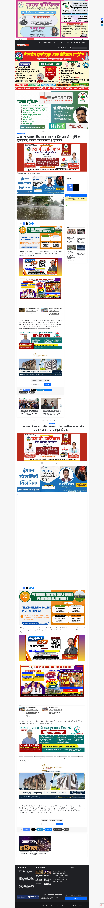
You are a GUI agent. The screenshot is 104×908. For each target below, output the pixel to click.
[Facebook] (24, 223)
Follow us (72, 867)
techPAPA (52, 903)
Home (19, 131)
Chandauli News (47, 42)
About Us (84, 42)
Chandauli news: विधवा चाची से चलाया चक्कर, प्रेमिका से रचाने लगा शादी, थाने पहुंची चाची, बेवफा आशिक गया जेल (81, 238)
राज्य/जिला (39, 42)
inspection (61, 875)
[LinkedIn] (30, 223)
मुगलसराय (61, 881)
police (59, 877)
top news (58, 879)
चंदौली (23, 133)
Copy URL (47, 384)
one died (54, 877)
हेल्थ (72, 42)
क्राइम (57, 42)
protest (63, 877)
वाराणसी (53, 42)
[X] (27, 223)
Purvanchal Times (22, 173)
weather (22, 131)
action (59, 871)
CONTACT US (77, 42)
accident (54, 871)
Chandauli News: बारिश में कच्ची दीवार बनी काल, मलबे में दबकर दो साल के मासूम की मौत (32, 310)
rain (41, 380)
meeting (66, 875)
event (57, 875)
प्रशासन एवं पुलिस (67, 42)
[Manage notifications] (101, 905)
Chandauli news (56, 873)
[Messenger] (32, 223)
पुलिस (57, 881)
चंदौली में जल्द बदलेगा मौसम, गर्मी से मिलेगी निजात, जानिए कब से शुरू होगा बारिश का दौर (81, 253)
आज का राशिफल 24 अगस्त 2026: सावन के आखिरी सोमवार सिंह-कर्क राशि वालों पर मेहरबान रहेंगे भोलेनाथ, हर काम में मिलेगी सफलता (47, 880)
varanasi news (64, 879)
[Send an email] (25, 173)
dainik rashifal (62, 873)
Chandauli (34, 380)
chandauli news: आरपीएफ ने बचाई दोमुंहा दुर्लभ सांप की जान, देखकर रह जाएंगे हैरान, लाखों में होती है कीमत (71, 238)
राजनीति (61, 42)
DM (53, 875)
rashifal (54, 879)
